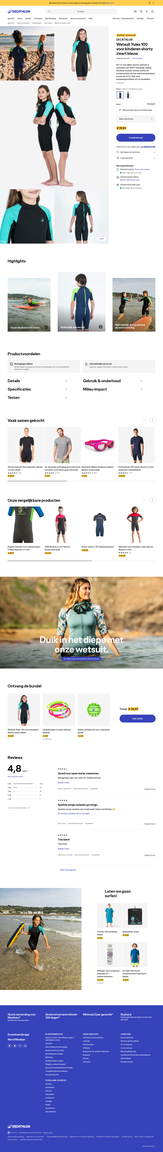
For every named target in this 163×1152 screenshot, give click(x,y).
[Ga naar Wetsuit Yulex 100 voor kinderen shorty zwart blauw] (24, 710)
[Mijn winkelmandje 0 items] (152, 11)
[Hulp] (141, 11)
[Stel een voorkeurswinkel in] (135, 11)
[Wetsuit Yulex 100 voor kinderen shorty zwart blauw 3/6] (54, 134)
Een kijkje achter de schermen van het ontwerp (81, 659)
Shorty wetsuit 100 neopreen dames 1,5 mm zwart (25, 468)
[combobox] (135, 119)
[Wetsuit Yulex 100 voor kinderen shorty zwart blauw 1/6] (81, 53)
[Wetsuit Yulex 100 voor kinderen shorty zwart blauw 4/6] (27, 216)
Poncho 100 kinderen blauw (107, 933)
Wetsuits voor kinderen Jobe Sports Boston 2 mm (135, 548)
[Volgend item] (152, 420)
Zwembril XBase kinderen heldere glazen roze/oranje (98, 468)
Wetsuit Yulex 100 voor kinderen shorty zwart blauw (23, 731)
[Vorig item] (145, 420)
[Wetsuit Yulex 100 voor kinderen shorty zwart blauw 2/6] (27, 53)
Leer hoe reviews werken (17, 808)
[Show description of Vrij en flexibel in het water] (46, 327)
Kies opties (137, 718)
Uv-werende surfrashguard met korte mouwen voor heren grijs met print (63, 468)
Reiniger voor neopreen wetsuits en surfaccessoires (108, 974)
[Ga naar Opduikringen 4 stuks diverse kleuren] (59, 710)
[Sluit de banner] (153, 3)
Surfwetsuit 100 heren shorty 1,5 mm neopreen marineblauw (136, 468)
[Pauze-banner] (150, 3)
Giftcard (150, 18)
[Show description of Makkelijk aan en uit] (101, 327)
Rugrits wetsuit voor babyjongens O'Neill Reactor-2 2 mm (24, 548)
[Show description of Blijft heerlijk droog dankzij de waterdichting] (151, 327)
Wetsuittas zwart (131, 932)
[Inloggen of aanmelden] (147, 11)
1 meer (101, 239)
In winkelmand (136, 137)
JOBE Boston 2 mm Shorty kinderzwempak (57, 548)
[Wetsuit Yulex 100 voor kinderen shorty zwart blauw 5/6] (81, 216)
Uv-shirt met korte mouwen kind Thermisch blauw (134, 974)
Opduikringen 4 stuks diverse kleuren (57, 731)
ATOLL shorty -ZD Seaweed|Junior (98, 547)
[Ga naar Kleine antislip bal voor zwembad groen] (94, 710)
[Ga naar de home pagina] (19, 11)
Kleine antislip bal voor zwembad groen (94, 731)
